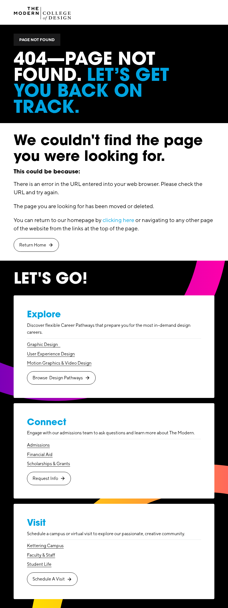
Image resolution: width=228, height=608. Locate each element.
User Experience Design (51, 354)
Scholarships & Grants (48, 463)
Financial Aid (40, 454)
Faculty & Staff (41, 555)
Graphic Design (43, 344)
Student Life (39, 564)
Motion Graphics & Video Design (59, 363)
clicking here (118, 220)
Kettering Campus (45, 545)
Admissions (38, 445)
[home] (42, 12)
